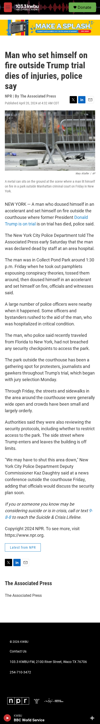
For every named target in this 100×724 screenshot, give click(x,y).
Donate (84, 7)
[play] (7, 717)
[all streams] (93, 718)
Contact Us (18, 651)
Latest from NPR (23, 547)
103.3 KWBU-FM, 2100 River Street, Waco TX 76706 (48, 662)
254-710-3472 (20, 672)
